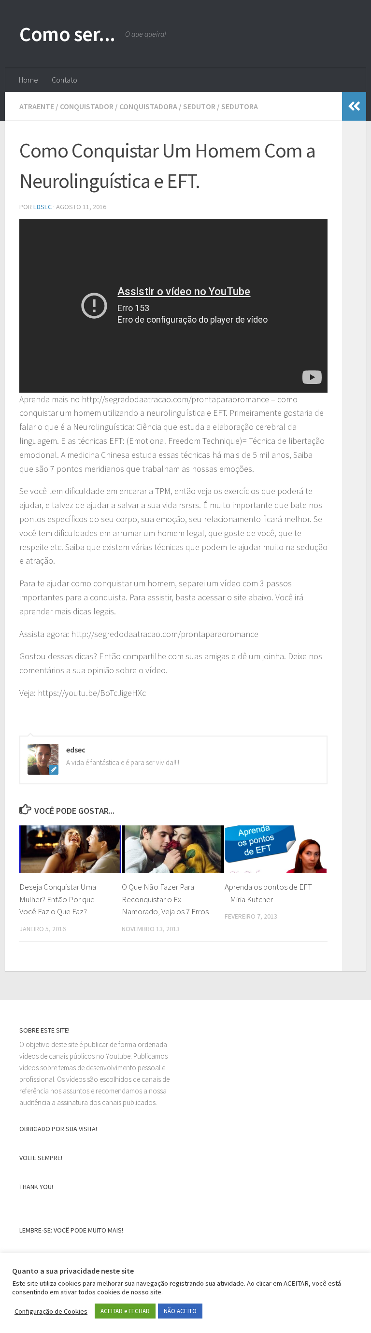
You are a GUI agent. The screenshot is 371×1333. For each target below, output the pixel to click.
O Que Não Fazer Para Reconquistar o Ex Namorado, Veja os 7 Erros (165, 899)
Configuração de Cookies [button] (50, 1311)
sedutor (199, 106)
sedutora (239, 106)
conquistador (87, 106)
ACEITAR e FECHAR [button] (125, 1311)
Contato (64, 80)
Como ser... (67, 33)
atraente (36, 106)
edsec (42, 206)
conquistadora (148, 106)
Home (28, 80)
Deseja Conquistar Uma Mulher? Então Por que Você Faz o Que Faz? (57, 899)
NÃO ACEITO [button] (180, 1311)
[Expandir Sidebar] (354, 106)
